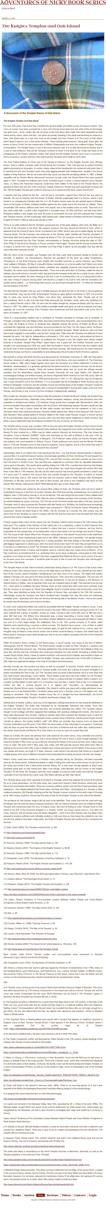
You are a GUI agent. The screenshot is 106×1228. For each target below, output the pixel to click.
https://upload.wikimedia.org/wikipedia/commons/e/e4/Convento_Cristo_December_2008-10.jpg (46, 1164)
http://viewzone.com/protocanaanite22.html (26, 832)
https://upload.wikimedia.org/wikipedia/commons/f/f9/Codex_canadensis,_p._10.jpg (41, 1052)
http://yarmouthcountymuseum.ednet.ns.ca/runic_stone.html (34, 868)
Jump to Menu (8, 8)
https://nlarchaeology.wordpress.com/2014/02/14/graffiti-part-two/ (39, 1028)
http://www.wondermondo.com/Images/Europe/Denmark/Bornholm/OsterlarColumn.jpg (43, 1159)
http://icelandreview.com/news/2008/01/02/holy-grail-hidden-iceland (38, 889)
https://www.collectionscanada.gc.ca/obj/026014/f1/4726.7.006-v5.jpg (34, 1047)
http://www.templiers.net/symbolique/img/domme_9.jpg (32, 938)
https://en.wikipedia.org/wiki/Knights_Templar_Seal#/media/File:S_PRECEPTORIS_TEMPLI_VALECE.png (51, 1074)
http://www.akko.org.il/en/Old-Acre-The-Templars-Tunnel (33, 948)
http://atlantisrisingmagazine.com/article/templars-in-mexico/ (35, 918)
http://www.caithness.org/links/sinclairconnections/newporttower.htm (34, 1146)
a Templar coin (17, 576)
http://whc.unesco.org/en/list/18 (21, 837)
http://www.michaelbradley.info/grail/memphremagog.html (29, 1098)
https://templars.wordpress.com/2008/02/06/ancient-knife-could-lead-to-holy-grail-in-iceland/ (45, 894)
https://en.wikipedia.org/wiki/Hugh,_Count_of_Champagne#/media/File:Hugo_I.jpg (40, 1080)
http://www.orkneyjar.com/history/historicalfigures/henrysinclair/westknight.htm (39, 1184)
